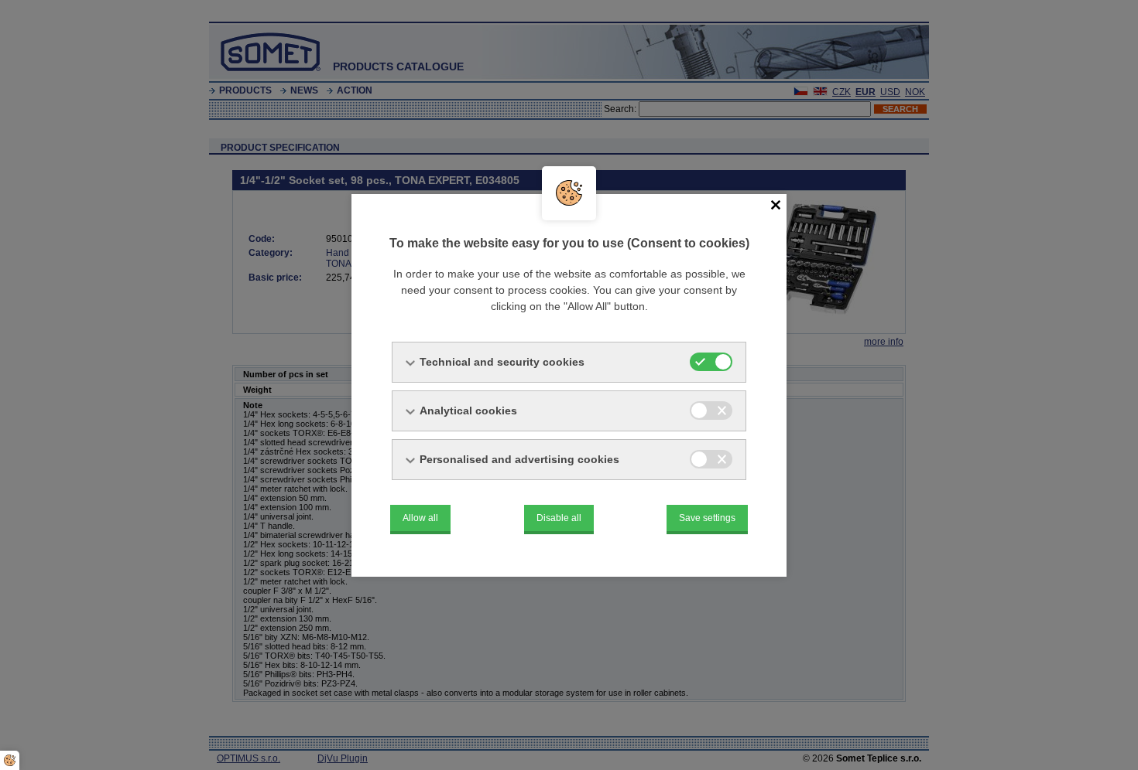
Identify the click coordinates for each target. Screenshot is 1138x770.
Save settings (707, 518)
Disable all (558, 518)
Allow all (420, 518)
